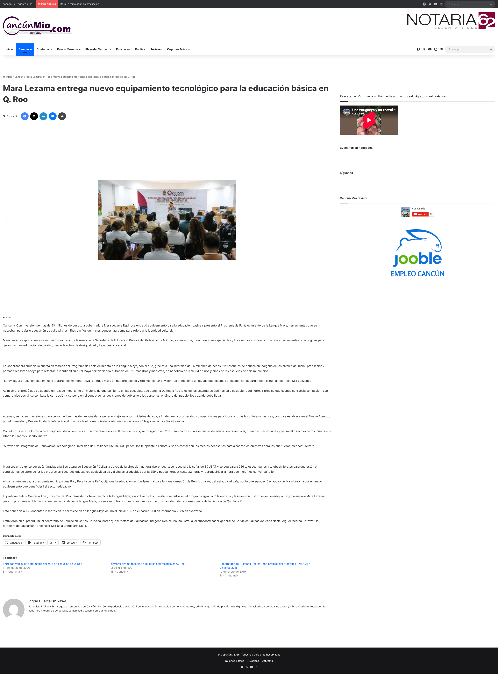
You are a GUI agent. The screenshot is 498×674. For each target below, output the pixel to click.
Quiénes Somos (234, 660)
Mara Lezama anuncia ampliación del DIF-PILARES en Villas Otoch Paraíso (104, 3)
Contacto (267, 660)
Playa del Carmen (97, 49)
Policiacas (123, 49)
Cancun (23, 49)
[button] (327, 219)
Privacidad (253, 660)
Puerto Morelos (67, 49)
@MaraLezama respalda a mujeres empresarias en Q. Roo (148, 563)
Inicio (9, 49)
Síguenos (346, 173)
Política (140, 49)
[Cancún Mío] (37, 26)
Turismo (156, 49)
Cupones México (178, 49)
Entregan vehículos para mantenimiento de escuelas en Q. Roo (42, 563)
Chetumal (43, 49)
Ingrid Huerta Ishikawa (47, 601)
